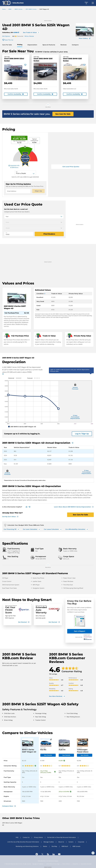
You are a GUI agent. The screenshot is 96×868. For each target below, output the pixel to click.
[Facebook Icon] (37, 854)
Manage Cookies (49, 842)
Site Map (54, 846)
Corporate (81, 842)
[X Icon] (42, 854)
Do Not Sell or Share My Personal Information (61, 837)
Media (45, 846)
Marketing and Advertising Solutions (27, 846)
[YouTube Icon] (59, 854)
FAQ (17, 837)
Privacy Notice (38, 837)
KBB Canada (76, 846)
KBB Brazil (65, 846)
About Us (61, 842)
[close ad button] (93, 852)
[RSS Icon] (48, 854)
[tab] (7, 45)
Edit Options (6, 36)
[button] (17, 614)
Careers (71, 842)
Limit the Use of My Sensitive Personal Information (23, 842)
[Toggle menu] (92, 3)
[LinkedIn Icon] (53, 854)
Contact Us (26, 837)
